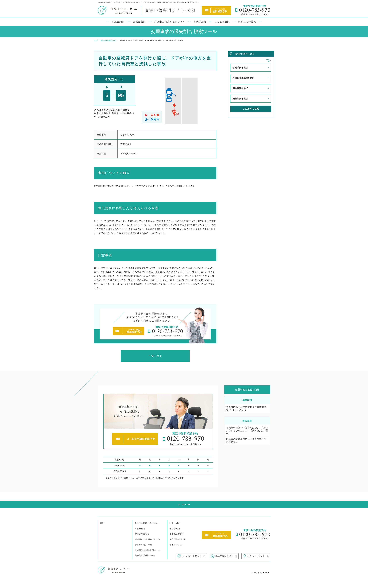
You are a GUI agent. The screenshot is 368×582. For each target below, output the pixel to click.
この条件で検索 (251, 108)
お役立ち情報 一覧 (143, 545)
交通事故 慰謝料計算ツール (147, 550)
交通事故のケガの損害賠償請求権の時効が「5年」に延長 (246, 408)
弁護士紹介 (118, 21)
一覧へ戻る (155, 356)
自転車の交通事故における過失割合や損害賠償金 (246, 440)
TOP (102, 523)
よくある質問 (222, 21)
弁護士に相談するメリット (169, 21)
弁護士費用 (139, 21)
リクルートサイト (256, 556)
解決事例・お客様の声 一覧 (147, 539)
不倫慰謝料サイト (224, 556)
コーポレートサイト (192, 556)
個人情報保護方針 (178, 539)
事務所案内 (199, 21)
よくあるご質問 (177, 534)
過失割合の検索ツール (145, 555)
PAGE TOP (186, 505)
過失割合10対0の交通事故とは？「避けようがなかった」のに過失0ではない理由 (247, 430)
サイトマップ (176, 545)
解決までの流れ (247, 21)
